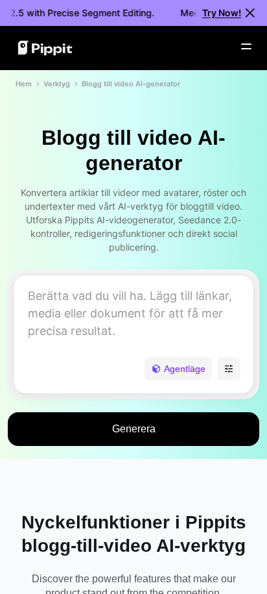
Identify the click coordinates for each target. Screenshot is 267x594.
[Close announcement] (250, 12)
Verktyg (56, 83)
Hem (24, 83)
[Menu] (246, 47)
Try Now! (221, 12)
